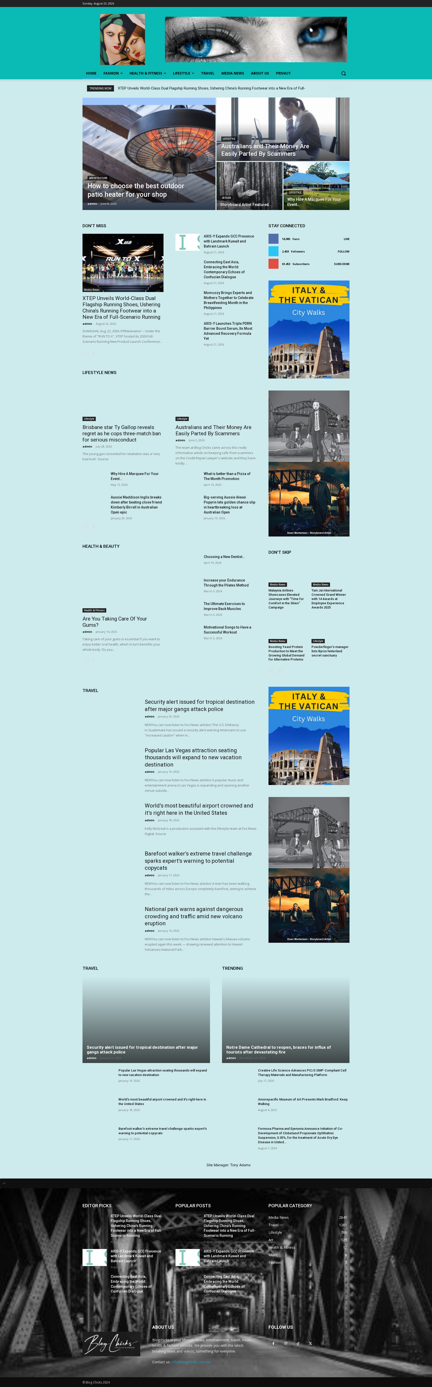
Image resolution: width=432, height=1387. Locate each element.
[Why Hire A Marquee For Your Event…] (317, 186)
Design (226, 197)
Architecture (98, 178)
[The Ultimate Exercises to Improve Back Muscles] (188, 609)
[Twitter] (310, 1343)
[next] (342, 88)
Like (347, 239)
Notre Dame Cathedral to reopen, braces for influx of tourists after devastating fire (278, 1049)
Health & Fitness (94, 610)
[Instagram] (285, 1343)
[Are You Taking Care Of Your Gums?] (123, 583)
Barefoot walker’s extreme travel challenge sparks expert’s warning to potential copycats (198, 860)
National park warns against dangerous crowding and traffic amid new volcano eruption (194, 916)
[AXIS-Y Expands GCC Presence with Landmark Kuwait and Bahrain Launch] (188, 242)
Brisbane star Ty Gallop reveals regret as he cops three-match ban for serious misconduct (121, 433)
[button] (344, 73)
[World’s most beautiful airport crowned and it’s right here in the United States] (110, 821)
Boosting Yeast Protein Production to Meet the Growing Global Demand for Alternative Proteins (286, 653)
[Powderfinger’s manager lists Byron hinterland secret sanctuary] (331, 629)
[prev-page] (85, 353)
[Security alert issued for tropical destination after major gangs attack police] (110, 718)
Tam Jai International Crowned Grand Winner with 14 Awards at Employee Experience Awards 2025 (329, 598)
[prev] (334, 88)
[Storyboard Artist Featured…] (249, 186)
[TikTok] (298, 1343)
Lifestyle (229, 139)
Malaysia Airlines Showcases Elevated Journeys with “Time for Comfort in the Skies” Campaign (286, 598)
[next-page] (93, 353)
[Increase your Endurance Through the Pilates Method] (188, 586)
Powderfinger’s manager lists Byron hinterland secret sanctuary (330, 651)
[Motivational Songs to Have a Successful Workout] (188, 633)
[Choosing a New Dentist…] (188, 562)
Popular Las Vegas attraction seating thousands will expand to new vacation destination (193, 757)
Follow (344, 251)
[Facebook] (273, 1343)
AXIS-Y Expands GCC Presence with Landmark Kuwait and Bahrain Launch (229, 241)
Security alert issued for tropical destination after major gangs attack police (142, 1049)
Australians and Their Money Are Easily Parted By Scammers (214, 430)
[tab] (216, 1183)
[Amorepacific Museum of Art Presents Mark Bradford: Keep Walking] (238, 1109)
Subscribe (342, 264)
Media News (92, 290)
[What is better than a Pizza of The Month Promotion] (188, 479)
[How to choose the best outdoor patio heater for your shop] (149, 154)
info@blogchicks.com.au (191, 1362)
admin (87, 324)
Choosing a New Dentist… (224, 557)
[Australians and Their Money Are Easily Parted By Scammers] (283, 129)
